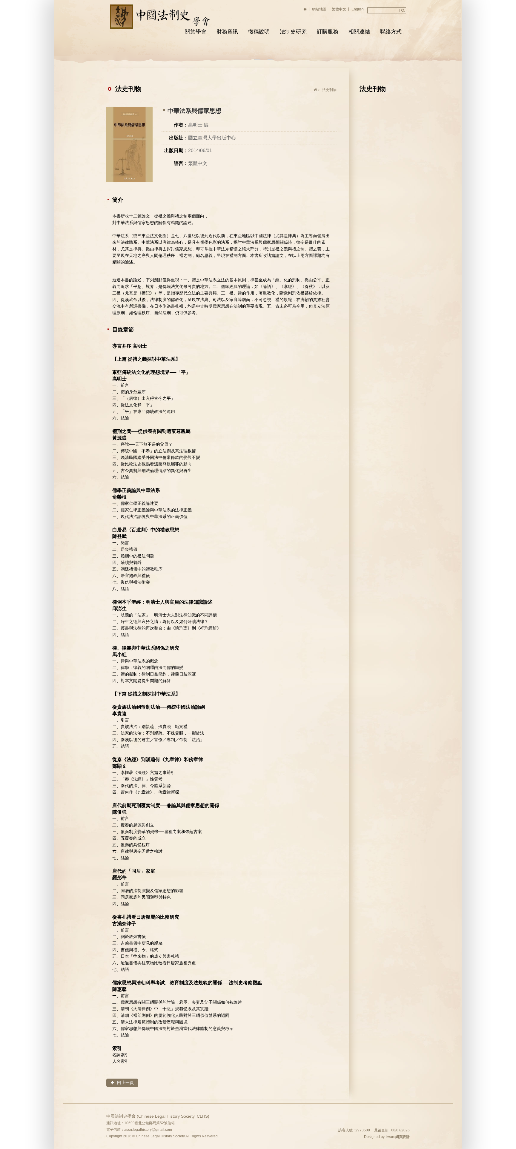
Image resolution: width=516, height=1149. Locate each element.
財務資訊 (227, 32)
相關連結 (359, 32)
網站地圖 (319, 9)
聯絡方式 (391, 32)
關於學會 (195, 32)
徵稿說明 (259, 32)
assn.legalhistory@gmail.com (148, 1130)
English (357, 9)
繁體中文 (339, 9)
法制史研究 (293, 32)
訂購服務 (327, 32)
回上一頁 (125, 1082)
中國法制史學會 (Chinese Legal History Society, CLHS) (161, 16)
